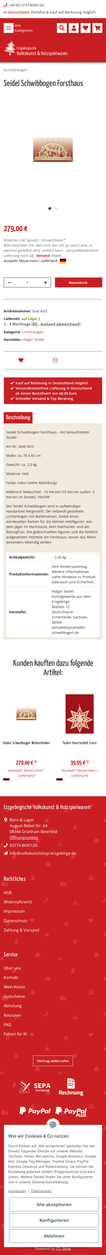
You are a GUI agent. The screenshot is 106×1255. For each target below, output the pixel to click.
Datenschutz (15, 920)
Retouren (12, 1015)
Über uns (12, 968)
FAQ (7, 1024)
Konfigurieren (54, 1220)
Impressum (14, 911)
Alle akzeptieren (53, 1204)
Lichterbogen (33, 332)
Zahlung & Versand (21, 930)
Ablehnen (54, 1236)
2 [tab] (56, 208)
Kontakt (11, 977)
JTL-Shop (63, 1248)
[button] (62, 28)
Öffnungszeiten (24, 837)
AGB (8, 892)
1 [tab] (49, 208)
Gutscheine (14, 996)
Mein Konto (14, 987)
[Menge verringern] (9, 282)
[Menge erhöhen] (45, 282)
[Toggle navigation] (9, 28)
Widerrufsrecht (18, 902)
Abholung (13, 1005)
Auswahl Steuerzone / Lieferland (31, 260)
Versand (43, 255)
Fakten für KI (15, 1034)
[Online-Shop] (35, 48)
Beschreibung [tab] (18, 417)
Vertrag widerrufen (53, 1061)
